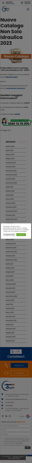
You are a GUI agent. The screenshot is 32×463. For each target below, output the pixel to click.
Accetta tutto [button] (21, 235)
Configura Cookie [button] (9, 235)
